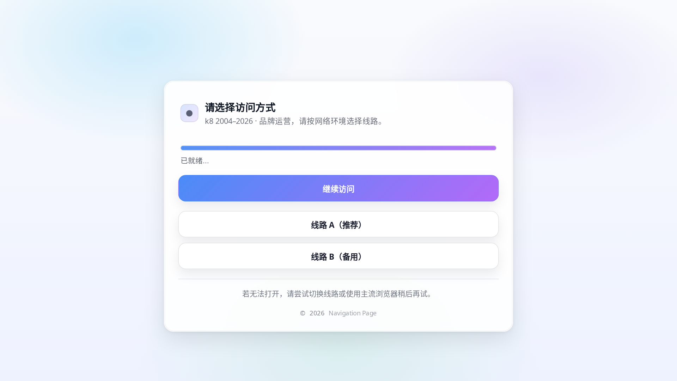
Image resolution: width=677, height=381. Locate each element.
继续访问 (338, 188)
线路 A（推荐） (338, 224)
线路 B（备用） (338, 256)
